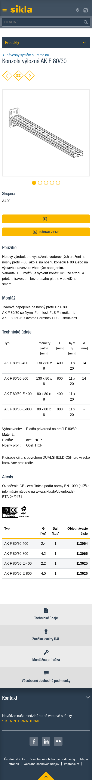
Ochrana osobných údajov (41, 763)
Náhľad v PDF (49, 232)
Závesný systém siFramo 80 (27, 55)
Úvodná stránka (14, 759)
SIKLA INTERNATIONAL (21, 721)
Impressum (71, 763)
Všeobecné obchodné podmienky (53, 759)
